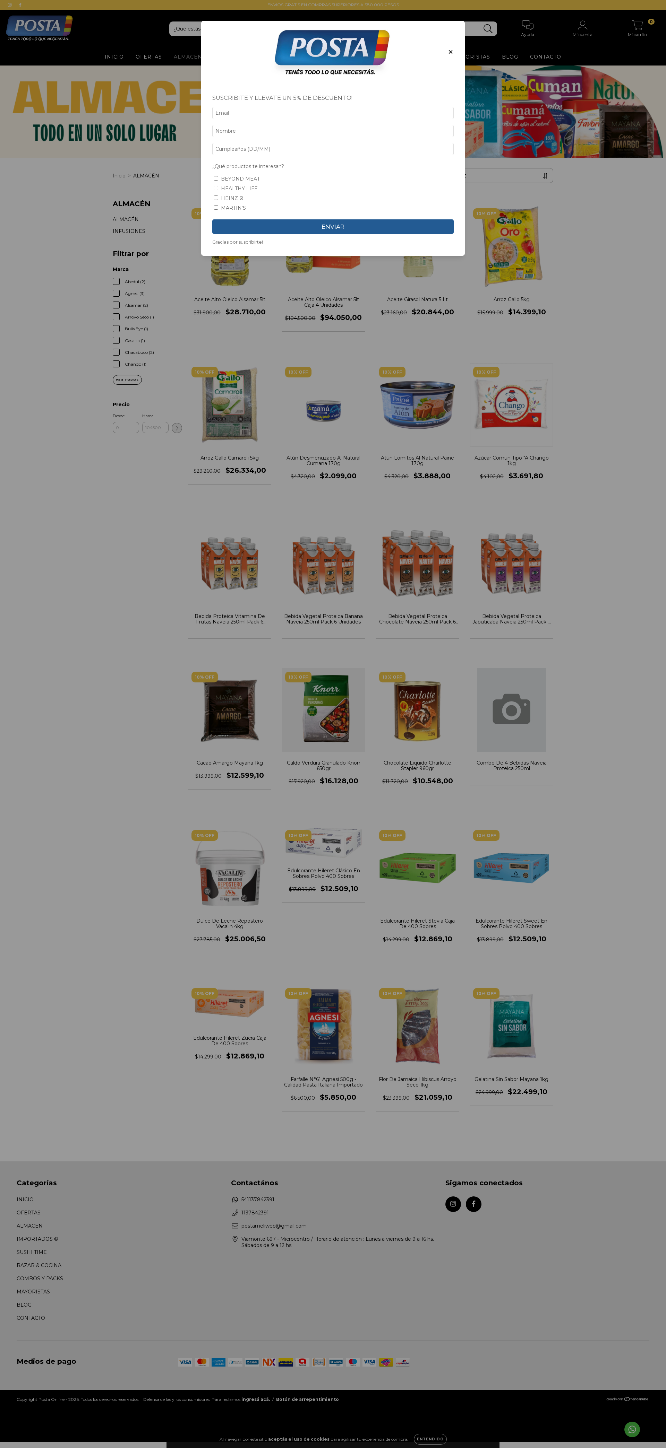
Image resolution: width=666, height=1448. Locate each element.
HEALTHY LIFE (239, 188)
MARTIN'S (233, 208)
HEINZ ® (232, 198)
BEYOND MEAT (240, 179)
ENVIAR (333, 226)
